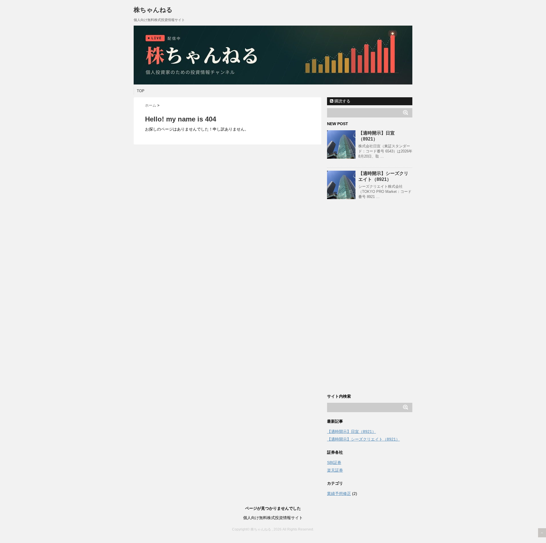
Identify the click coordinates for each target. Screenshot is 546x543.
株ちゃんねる (153, 9)
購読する (341, 101)
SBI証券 (334, 462)
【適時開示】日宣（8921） (351, 431)
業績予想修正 (339, 493)
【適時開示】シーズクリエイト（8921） (363, 439)
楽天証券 (335, 470)
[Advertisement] (369, 301)
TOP (140, 91)
